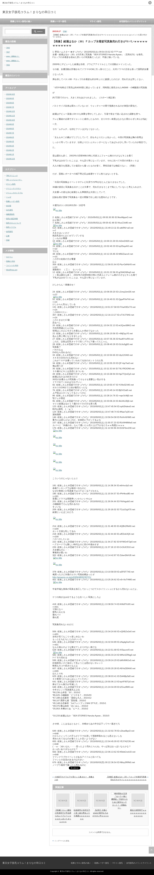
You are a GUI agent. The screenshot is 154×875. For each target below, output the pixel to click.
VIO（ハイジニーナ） (14, 180)
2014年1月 (10, 154)
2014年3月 (10, 146)
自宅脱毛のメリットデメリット (133, 21)
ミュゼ (8, 197)
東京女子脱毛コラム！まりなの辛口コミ (29, 12)
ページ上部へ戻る (151, 850)
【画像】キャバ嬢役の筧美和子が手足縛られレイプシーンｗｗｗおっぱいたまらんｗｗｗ (63, 816)
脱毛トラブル (11, 227)
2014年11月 (10, 116)
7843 (8, 48)
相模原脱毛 (10, 214)
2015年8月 (10, 103)
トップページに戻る (61, 841)
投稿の (10, 261)
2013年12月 (10, 159)
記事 (7, 236)
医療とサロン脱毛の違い (21, 21)
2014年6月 (10, 137)
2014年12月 (10, 111)
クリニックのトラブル (14, 193)
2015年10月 (10, 94)
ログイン (9, 257)
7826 (8, 65)
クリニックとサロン (13, 188)
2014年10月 (10, 120)
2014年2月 (10, 150)
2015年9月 (10, 98)
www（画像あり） (13, 56)
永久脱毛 (9, 210)
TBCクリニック (12, 175)
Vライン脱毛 (95, 21)
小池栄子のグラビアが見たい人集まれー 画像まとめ (74, 778)
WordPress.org (11, 270)
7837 (8, 52)
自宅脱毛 (9, 231)
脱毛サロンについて (13, 223)
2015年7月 (10, 107)
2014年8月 (10, 129)
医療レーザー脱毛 (58, 21)
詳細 (65, 31)
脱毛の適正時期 (12, 219)
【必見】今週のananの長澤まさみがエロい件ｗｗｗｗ (100, 813)
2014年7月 (10, 133)
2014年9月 (10, 124)
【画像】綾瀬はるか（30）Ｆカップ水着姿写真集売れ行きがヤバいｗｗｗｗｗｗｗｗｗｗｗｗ (126, 778)
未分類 (8, 206)
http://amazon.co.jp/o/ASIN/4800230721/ (71, 577)
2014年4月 (10, 141)
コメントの (12, 265)
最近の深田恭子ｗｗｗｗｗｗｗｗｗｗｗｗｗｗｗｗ (138, 813)
